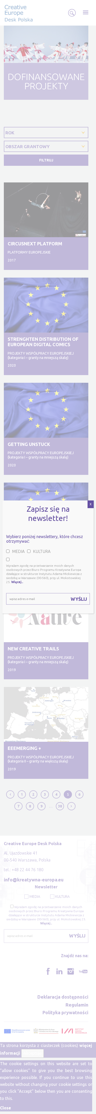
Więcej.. (17, 582)
